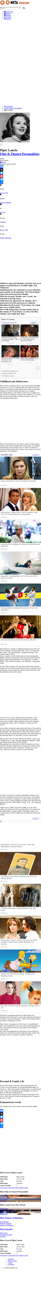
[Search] (23, 8)
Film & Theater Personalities (13, 108)
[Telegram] (20, 179)
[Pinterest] (20, 176)
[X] (20, 169)
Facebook (11, 1264)
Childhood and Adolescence (10, 371)
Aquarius (3, 222)
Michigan (8, 202)
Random (8, 19)
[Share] (20, 182)
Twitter (10, 1263)
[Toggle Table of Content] (36, 368)
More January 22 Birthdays (11, 1218)
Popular (8, 15)
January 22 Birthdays (6, 1225)
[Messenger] (20, 173)
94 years (2, 212)
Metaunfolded (8, 106)
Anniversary (9, 11)
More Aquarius (6, 1229)
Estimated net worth (8, 376)
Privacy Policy (12, 1261)
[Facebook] (20, 166)
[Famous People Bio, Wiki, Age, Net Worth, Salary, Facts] (15, 4)
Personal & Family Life (9, 373)
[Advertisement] (20, 41)
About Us (11, 1259)
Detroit (2, 202)
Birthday (8, 13)
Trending (8, 17)
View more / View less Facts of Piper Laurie (14, 1188)
